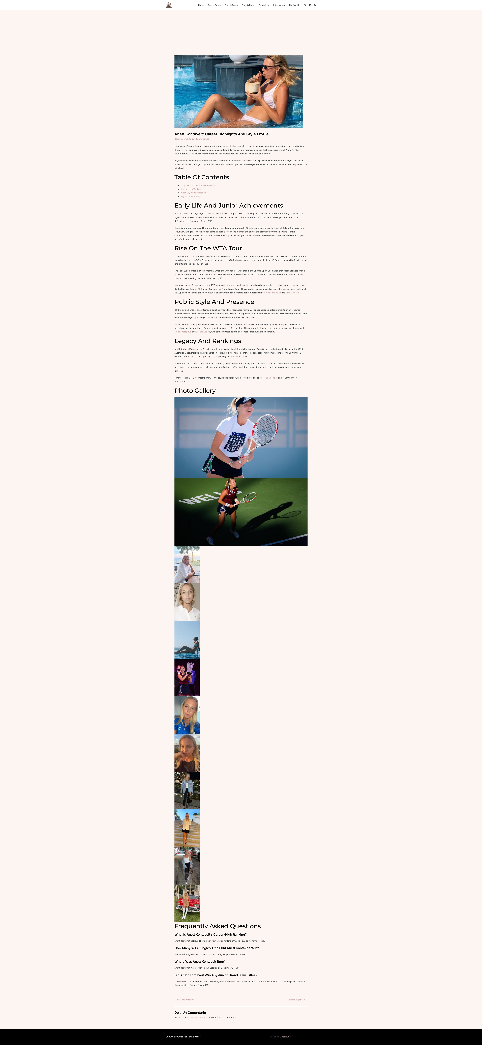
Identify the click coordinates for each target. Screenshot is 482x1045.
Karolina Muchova (269, 377)
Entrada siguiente (297, 999)
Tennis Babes (202, 139)
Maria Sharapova (182, 331)
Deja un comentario (184, 139)
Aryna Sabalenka (272, 292)
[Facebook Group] (315, 5)
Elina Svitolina (292, 292)
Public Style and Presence (193, 192)
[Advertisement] (241, 29)
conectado (201, 1017)
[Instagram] (305, 5)
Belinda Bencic (203, 331)
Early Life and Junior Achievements (197, 185)
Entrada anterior (184, 999)
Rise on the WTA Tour (190, 189)
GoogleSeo (285, 1036)
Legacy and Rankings (190, 196)
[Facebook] (310, 5)
